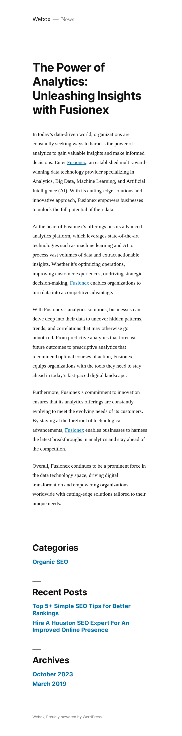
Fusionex (76, 162)
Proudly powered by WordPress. (74, 717)
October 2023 (52, 674)
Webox (41, 19)
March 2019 (49, 683)
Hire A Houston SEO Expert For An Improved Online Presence (80, 626)
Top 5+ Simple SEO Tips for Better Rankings (81, 609)
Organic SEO (50, 561)
